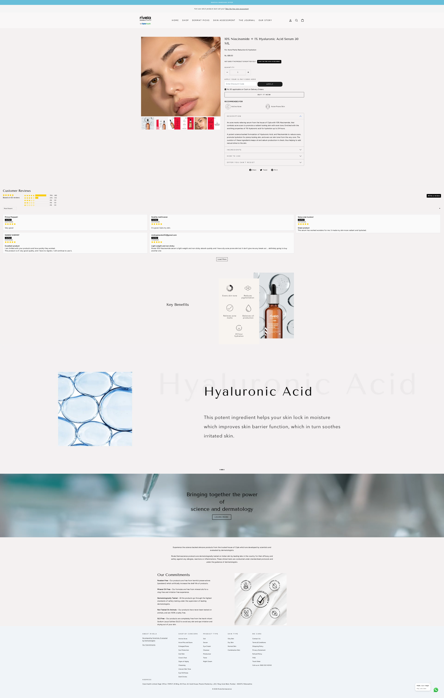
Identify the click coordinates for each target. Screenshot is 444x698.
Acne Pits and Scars (185, 642)
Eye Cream (207, 646)
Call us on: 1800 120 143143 (262, 665)
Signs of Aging (184, 661)
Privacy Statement (258, 650)
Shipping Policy (257, 646)
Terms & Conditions (259, 642)
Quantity (230, 67)
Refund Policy (257, 654)
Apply (270, 84)
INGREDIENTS (234, 150)
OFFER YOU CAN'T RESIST (241, 162)
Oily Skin (231, 638)
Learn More (222, 517)
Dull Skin (182, 654)
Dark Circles (183, 677)
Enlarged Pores (184, 646)
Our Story (265, 20)
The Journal (247, 20)
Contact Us (256, 638)
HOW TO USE (234, 156)
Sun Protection (184, 650)
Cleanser (206, 650)
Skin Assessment (224, 20)
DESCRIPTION (234, 116)
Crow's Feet (183, 658)
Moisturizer (207, 654)
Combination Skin (234, 650)
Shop (185, 20)
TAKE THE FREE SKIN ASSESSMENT (269, 61)
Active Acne (183, 638)
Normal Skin (232, 646)
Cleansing (182, 665)
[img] (75, 224)
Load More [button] (222, 259)
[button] (29, 195)
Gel (204, 638)
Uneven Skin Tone (185, 669)
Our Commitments (148, 645)
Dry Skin (231, 642)
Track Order (256, 661)
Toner (205, 658)
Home (175, 20)
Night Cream (207, 661)
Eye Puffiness (183, 673)
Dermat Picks (201, 20)
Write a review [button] (434, 196)
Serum (205, 642)
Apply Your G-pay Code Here (240, 79)
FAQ (254, 658)
